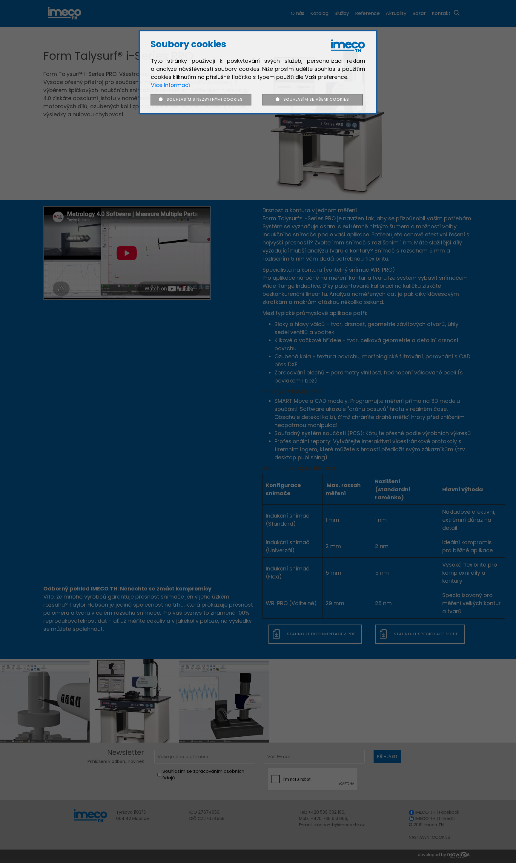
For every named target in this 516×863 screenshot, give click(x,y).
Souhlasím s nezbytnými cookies (203, 99)
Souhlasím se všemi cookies (314, 99)
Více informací (170, 85)
